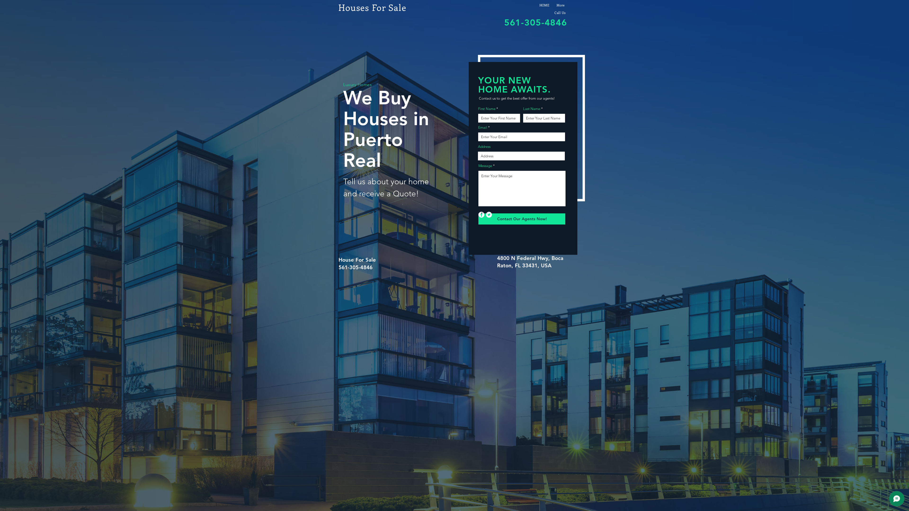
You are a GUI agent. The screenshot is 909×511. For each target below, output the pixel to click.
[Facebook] (481, 215)
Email (482, 127)
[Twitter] (489, 215)
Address (484, 146)
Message (485, 165)
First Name (486, 108)
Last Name (531, 108)
